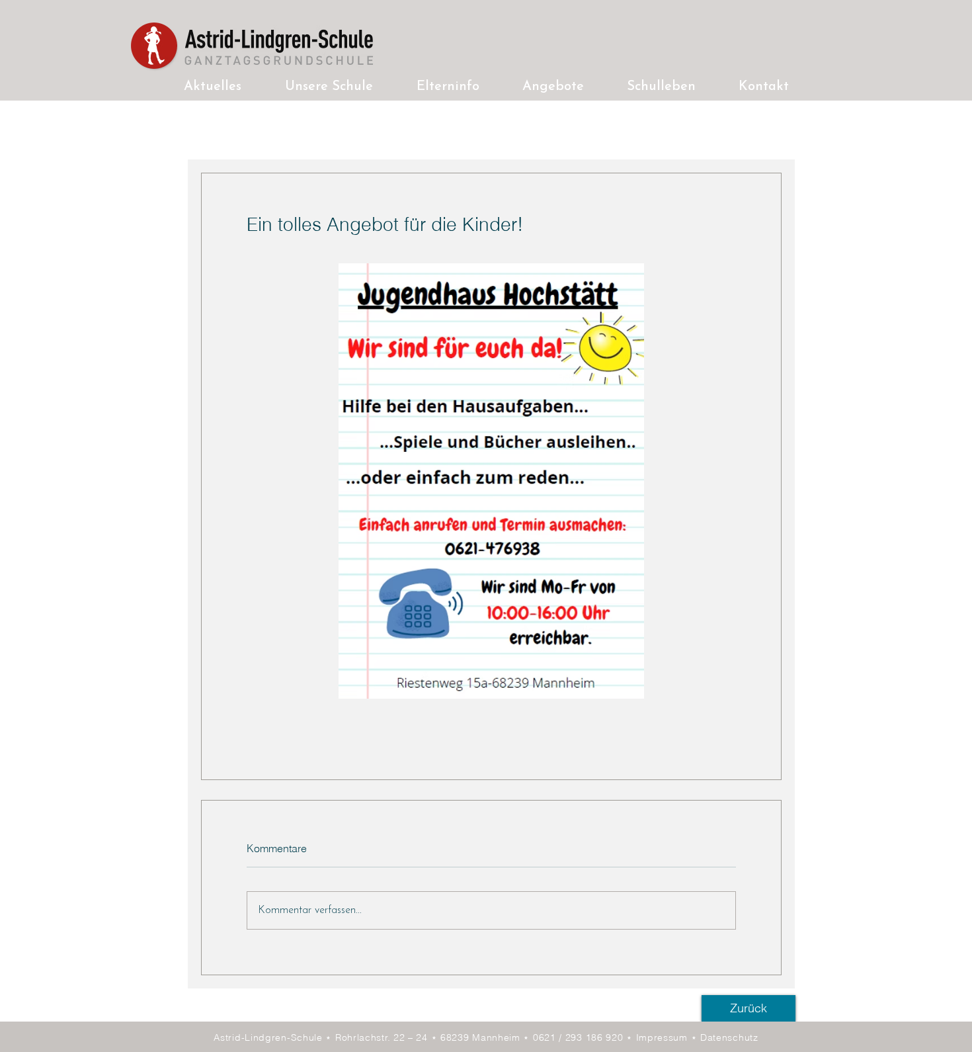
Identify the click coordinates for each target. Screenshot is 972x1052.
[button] (329, 87)
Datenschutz (729, 1037)
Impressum (663, 1037)
